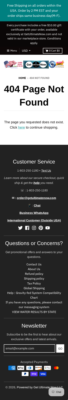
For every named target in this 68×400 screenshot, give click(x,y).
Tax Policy (34, 283)
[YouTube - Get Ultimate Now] (47, 228)
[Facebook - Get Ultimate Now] (27, 228)
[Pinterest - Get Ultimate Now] (41, 228)
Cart (54, 50)
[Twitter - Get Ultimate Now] (20, 228)
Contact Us (34, 264)
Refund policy (34, 274)
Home (22, 78)
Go (60, 348)
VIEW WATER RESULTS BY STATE (34, 312)
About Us (34, 269)
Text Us (46, 170)
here (21, 127)
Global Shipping (34, 288)
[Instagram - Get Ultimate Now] (34, 228)
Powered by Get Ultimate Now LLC (40, 387)
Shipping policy (34, 278)
